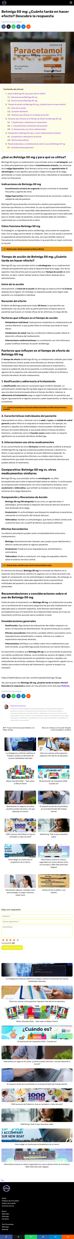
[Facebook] (3, 26)
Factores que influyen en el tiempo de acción (30, 115)
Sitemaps (5, 1216)
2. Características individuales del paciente (29, 126)
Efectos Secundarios (20, 140)
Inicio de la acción (18, 108)
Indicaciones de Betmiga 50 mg (24, 97)
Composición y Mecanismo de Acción (26, 137)
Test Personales (8, 1224)
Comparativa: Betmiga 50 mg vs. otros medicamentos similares (34, 133)
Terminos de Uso (8, 1206)
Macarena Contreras (18, 706)
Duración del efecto (19, 111)
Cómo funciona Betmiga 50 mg (24, 101)
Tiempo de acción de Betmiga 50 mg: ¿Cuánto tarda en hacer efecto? (37, 104)
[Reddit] (28, 26)
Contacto (5, 1219)
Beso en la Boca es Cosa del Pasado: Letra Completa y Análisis (56, 729)
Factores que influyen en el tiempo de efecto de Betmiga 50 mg (34, 119)
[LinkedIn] (18, 26)
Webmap (5, 1229)
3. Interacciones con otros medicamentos (28, 129)
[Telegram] (23, 26)
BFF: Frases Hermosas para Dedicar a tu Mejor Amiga (19, 729)
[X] (8, 26)
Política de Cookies (9, 1203)
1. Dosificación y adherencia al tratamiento (29, 122)
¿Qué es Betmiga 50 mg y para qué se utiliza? (27, 93)
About (4, 1198)
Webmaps (5, 1214)
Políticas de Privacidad (10, 1201)
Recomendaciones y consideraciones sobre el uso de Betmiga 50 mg (36, 144)
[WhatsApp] (13, 26)
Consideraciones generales (22, 147)
